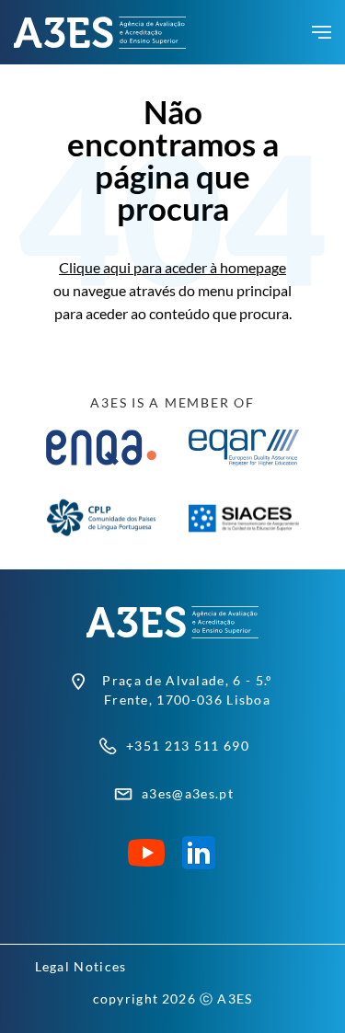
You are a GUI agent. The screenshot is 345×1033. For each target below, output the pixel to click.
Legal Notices (81, 966)
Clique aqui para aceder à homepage (172, 267)
